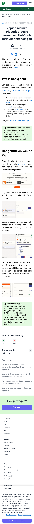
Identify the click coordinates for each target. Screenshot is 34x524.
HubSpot (16, 90)
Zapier (23, 14)
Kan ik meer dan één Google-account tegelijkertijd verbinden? (17, 382)
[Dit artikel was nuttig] (3, 340)
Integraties (16, 14)
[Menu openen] (30, 3)
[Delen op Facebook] (12, 54)
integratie (9, 107)
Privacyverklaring (24, 515)
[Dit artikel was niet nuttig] (14, 340)
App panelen (7, 360)
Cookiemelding (11, 515)
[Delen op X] (20, 54)
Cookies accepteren (17, 521)
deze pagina (19, 109)
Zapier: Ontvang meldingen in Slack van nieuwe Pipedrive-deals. (16, 375)
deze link (22, 164)
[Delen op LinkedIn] (16, 54)
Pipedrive (6, 90)
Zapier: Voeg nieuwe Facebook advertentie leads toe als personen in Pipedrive (16, 366)
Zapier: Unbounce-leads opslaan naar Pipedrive (17, 389)
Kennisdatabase (7, 14)
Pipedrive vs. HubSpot (20, 120)
